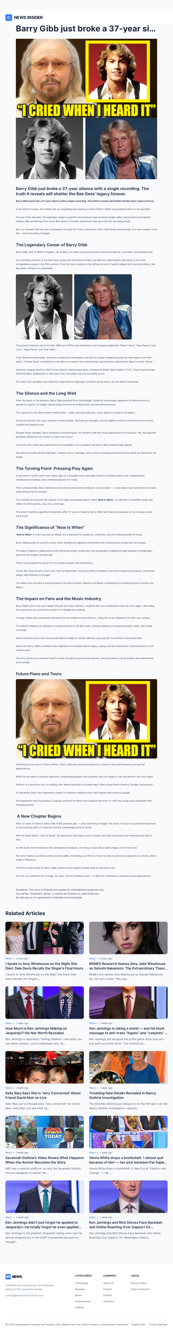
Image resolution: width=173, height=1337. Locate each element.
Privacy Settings (158, 1324)
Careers (107, 1295)
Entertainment (83, 1301)
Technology (81, 1283)
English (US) (138, 1324)
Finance (79, 1307)
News (78, 1295)
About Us (108, 1283)
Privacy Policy (139, 1283)
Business (80, 1289)
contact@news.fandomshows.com (24, 1295)
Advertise (108, 1301)
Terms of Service (140, 1289)
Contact (107, 1289)
